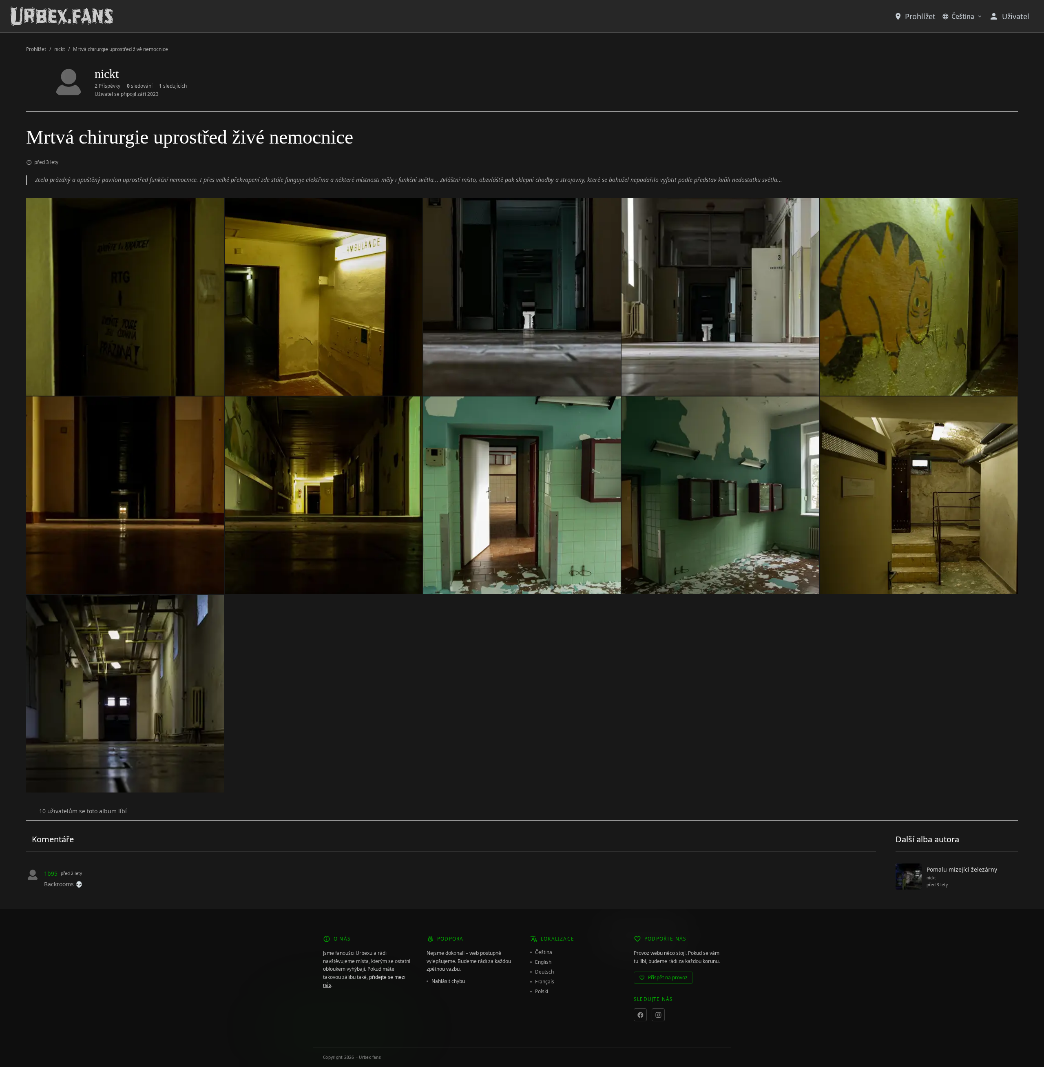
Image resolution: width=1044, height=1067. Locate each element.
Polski (541, 991)
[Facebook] (640, 1014)
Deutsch (544, 972)
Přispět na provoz (668, 977)
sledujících (173, 86)
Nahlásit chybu (448, 981)
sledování (140, 86)
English (543, 962)
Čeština (962, 16)
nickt (59, 49)
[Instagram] (658, 1014)
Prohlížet (920, 16)
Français (544, 981)
